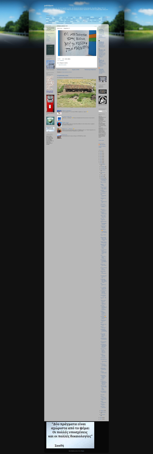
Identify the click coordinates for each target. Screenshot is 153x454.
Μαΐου (102, 176)
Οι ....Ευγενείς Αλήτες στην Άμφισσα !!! (103, 288)
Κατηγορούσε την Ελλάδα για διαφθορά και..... (103, 261)
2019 (101, 162)
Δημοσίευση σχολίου (62, 64)
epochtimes (48, 37)
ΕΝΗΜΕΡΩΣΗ (84, 18)
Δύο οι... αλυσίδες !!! (103, 397)
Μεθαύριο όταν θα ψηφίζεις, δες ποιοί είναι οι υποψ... (103, 246)
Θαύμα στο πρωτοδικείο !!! (103, 265)
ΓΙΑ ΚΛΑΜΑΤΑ (85, 17)
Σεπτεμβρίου (103, 169)
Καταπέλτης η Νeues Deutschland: (104, 212)
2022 (101, 158)
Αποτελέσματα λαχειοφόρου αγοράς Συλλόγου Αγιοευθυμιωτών (102, 45)
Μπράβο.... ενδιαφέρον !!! (104, 191)
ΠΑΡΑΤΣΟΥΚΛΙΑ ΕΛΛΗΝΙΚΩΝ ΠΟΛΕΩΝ (103, 223)
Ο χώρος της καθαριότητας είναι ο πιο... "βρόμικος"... (104, 383)
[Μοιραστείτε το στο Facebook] (68, 59)
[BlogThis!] (66, 59)
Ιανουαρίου (103, 414)
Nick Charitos (102, 144)
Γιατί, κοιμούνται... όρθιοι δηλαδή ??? (103, 257)
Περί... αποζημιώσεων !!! (103, 195)
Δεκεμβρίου (103, 164)
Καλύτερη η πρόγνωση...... (104, 407)
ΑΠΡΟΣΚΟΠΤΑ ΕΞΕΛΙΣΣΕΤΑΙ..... (104, 339)
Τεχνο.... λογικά (82, 21)
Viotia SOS (101, 69)
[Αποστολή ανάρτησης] (63, 58)
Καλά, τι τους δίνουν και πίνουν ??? (103, 216)
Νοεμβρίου (103, 166)
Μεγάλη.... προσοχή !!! (103, 327)
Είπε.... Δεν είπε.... (76, 18)
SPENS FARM (68, 23)
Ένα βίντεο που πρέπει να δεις (104, 276)
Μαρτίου (102, 410)
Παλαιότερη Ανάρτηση (90, 69)
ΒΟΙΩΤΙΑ (77, 17)
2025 (101, 153)
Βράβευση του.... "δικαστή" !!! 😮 (68, 128)
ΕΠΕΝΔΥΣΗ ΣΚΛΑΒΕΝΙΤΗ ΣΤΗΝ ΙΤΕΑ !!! (104, 331)
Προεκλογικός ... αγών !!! (103, 296)
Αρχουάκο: (103, 394)
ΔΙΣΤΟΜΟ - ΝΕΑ (102, 50)
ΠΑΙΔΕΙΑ (93, 20)
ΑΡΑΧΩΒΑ (70, 17)
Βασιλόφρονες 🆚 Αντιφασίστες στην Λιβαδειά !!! (104, 231)
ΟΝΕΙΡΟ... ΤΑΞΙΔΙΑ (87, 20)
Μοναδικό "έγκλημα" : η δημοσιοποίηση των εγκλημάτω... (103, 307)
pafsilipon (48, 5)
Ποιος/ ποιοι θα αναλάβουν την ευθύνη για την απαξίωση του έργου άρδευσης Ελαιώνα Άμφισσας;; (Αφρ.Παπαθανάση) (102, 34)
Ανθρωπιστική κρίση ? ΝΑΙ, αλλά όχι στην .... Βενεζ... (104, 239)
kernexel (48, 40)
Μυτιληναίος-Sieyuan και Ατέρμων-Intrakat (103, 377)
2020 (101, 161)
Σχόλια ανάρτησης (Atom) (67, 72)
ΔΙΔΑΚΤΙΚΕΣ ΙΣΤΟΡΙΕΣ (66, 18)
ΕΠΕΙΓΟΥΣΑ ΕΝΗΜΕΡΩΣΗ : (103, 369)
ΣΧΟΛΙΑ (75, 21)
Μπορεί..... (103, 379)
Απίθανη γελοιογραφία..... (104, 372)
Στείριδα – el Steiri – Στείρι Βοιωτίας (101, 61)
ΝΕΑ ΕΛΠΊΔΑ (81, 20)
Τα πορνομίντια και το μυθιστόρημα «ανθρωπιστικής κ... (103, 251)
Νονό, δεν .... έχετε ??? (103, 219)
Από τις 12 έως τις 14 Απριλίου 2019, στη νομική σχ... (103, 350)
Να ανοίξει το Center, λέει (66, 116)
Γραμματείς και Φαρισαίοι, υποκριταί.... (103, 226)
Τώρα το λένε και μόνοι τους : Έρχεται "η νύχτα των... (103, 302)
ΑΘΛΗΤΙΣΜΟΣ (49, 17)
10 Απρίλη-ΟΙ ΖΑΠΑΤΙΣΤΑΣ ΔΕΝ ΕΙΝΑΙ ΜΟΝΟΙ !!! (104, 346)
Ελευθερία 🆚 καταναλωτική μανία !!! (104, 317)
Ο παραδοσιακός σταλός (62, 75)
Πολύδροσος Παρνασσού (101, 42)
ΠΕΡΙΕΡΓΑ (104, 20)
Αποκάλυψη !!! (103, 357)
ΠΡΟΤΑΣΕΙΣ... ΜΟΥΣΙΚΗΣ (64, 21)
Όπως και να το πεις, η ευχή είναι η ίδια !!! (104, 188)
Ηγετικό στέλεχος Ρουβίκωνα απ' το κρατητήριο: (103, 313)
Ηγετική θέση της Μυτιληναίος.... (104, 273)
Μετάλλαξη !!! (103, 193)
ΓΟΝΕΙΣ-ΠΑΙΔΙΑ (97, 17)
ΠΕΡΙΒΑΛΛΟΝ (98, 20)
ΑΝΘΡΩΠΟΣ (56, 17)
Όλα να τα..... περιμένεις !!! (103, 210)
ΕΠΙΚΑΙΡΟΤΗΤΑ (94, 18)
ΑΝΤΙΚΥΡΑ (64, 17)
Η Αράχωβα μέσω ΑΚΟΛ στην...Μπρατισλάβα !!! (104, 281)
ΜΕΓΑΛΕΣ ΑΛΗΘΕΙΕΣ (71, 20)
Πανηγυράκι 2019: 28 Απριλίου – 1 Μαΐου (103, 335)
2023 (101, 156)
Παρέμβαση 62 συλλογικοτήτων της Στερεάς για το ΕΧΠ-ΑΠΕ (102, 72)
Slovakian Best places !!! (103, 342)
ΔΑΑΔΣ (105, 17)
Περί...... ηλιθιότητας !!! (103, 284)
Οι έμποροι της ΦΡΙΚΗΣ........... (104, 206)
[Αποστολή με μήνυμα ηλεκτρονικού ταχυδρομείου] (65, 59)
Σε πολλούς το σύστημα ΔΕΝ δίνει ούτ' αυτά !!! (103, 292)
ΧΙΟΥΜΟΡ (49, 23)
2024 (101, 154)
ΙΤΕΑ (63, 20)
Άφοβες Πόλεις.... (103, 185)
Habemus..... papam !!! (103, 404)
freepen (47, 39)
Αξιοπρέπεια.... (103, 204)
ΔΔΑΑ (50, 18)
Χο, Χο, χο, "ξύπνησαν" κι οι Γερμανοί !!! (104, 365)
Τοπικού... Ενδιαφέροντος (93, 21)
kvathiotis (48, 36)
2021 (101, 159)
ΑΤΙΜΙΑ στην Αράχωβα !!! (66, 110)
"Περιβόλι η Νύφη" (65, 122)
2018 (101, 417)
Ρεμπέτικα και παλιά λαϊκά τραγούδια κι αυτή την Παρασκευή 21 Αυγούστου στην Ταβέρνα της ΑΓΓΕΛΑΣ (102, 54)
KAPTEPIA (101, 29)
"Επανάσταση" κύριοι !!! (103, 321)
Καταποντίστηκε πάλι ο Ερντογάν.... (104, 268)
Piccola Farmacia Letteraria (103, 355)
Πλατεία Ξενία (64, 134)
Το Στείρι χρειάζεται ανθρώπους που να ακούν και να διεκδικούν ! (102, 64)
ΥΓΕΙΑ (103, 21)
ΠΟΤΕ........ (103, 322)
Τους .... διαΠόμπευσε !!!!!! (104, 201)
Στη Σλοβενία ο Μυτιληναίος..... (104, 392)
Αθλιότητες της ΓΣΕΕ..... (103, 325)
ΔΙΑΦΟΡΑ (57, 18)
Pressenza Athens (60, 23)
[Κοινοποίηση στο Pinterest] (69, 59)
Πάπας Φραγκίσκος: (103, 402)
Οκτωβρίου (103, 168)
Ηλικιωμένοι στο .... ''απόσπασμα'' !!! (104, 361)
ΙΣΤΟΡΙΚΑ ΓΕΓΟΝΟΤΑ (56, 20)
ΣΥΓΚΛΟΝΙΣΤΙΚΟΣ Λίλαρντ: (104, 180)
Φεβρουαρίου (103, 412)
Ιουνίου (102, 174)
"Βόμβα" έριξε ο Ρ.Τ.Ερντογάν (104, 242)
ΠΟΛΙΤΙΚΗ (52, 21)
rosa (47, 35)
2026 (101, 151)
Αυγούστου (103, 172)
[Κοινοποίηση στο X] (67, 59)
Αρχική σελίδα (75, 69)
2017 (101, 419)
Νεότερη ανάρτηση (62, 69)
